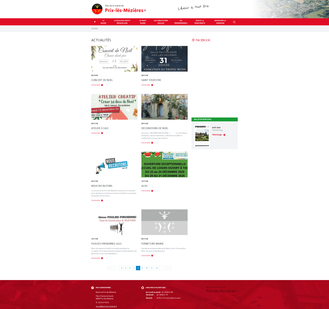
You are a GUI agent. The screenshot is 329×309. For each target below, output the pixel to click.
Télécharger (217, 135)
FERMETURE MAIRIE (152, 243)
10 (147, 268)
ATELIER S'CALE (100, 128)
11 (152, 268)
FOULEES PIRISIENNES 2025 (106, 243)
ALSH (144, 185)
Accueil (94, 28)
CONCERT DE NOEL (102, 80)
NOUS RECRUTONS (101, 185)
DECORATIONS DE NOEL (154, 128)
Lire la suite (95, 85)
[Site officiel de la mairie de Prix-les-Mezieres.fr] (164, 9)
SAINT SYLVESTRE (151, 80)
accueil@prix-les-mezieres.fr (106, 306)
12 (157, 268)
